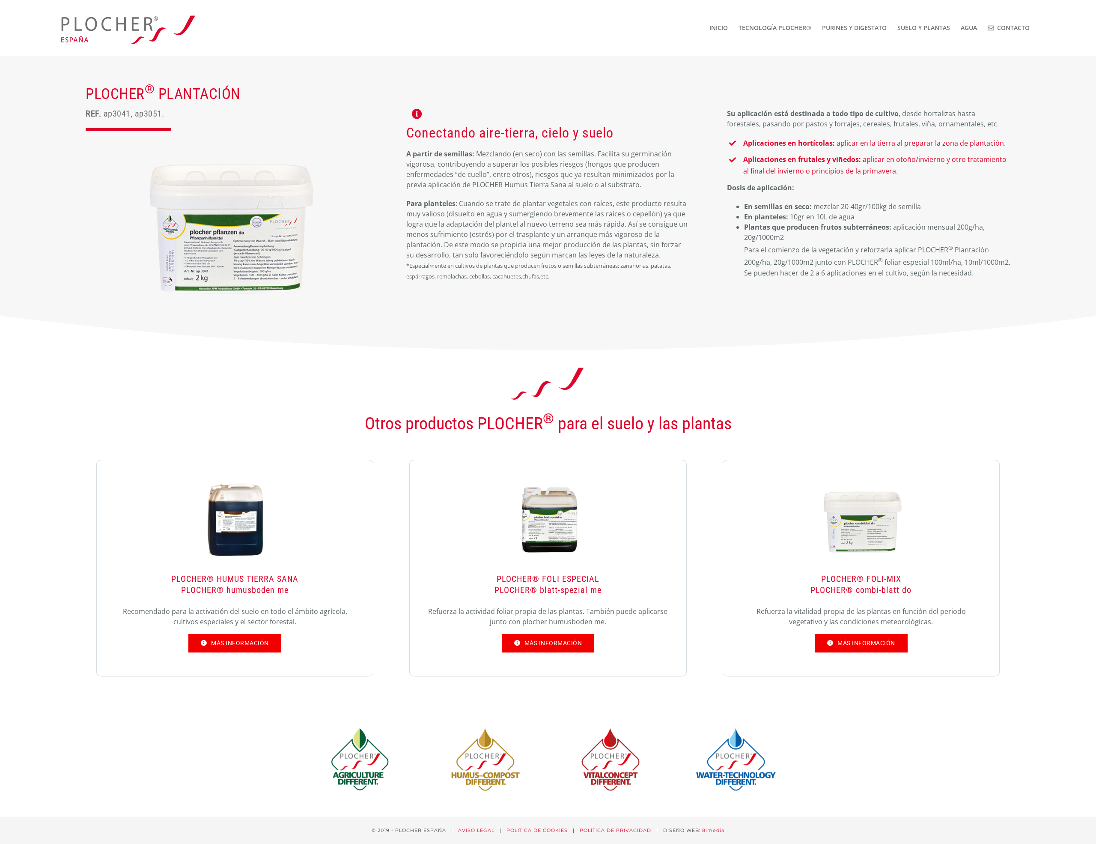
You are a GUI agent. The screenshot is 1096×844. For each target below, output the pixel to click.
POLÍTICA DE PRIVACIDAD (615, 830)
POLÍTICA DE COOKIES (537, 830)
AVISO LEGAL (476, 830)
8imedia (713, 830)
